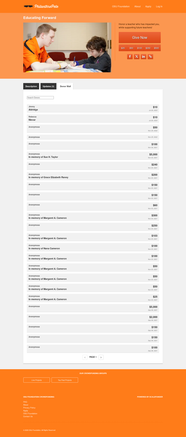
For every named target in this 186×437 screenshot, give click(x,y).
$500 (156, 47)
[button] (130, 56)
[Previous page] (85, 357)
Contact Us (28, 416)
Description (31, 86)
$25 (123, 47)
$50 (131, 47)
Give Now (139, 37)
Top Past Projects (65, 380)
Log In (159, 6)
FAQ (25, 401)
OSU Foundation (121, 6)
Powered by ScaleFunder (150, 396)
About (137, 6)
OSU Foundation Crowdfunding (38, 396)
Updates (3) (48, 86)
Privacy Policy (29, 407)
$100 (139, 47)
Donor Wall (65, 86)
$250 (148, 47)
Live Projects (37, 380)
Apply (148, 6)
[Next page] (101, 357)
